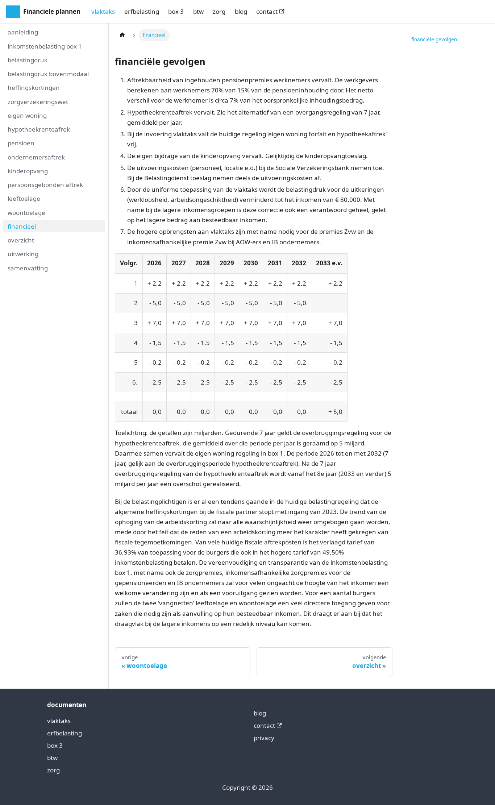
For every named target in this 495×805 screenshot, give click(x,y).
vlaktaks (103, 11)
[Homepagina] (122, 35)
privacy (264, 738)
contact (267, 11)
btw (198, 11)
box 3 (176, 11)
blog (241, 11)
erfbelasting (141, 11)
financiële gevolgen (434, 39)
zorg (219, 11)
